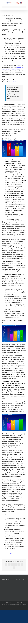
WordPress (10, 604)
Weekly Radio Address (15, 82)
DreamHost (16, 604)
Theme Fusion (23, 604)
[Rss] (4, 591)
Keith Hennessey (7, 553)
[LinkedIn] (9, 591)
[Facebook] (2, 591)
